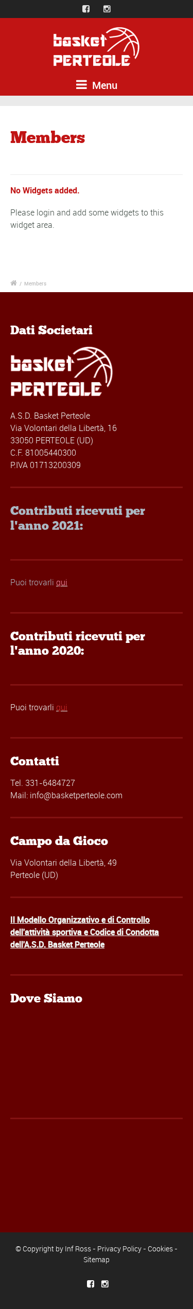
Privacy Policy (119, 1248)
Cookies (160, 1248)
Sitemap (96, 1259)
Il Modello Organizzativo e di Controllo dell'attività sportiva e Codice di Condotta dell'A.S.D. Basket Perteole (84, 932)
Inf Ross (78, 1248)
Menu (103, 85)
